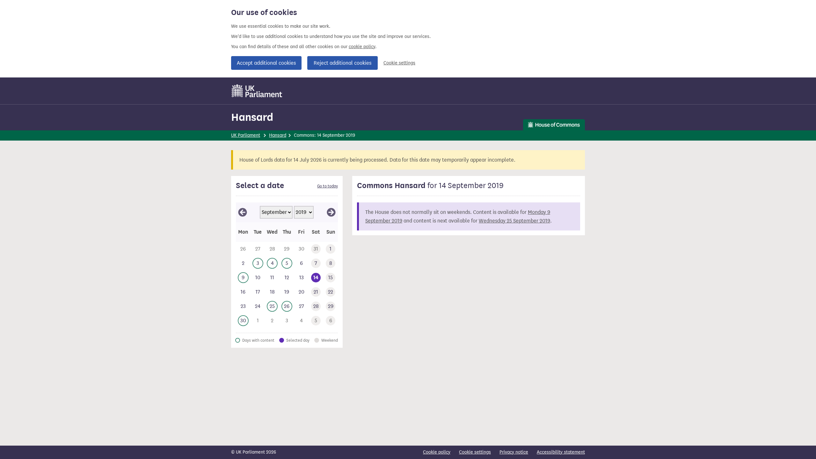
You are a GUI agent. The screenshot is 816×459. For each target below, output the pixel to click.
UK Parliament (245, 135)
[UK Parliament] (257, 91)
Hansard (252, 117)
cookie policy (362, 46)
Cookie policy (436, 452)
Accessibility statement (561, 452)
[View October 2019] (331, 212)
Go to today (327, 186)
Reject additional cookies (342, 63)
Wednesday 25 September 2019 (514, 221)
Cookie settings (399, 63)
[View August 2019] (242, 212)
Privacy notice (513, 452)
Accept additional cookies (266, 63)
